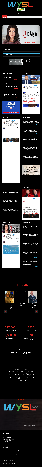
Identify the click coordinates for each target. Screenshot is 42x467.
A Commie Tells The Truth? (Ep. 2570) (11, 77)
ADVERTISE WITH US (4, 17)
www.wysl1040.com (19, 450)
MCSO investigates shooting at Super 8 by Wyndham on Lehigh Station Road (11, 94)
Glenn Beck (7, 128)
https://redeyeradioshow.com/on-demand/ (30, 213)
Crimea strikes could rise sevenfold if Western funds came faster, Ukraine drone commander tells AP (30, 130)
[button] (5, 311)
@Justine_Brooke (33, 98)
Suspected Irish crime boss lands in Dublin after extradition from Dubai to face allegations (30, 158)
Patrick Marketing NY (13, 463)
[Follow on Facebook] (20, 418)
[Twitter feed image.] (11, 253)
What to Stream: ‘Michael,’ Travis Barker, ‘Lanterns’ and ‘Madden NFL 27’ (10, 211)
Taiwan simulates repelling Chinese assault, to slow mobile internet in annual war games (30, 139)
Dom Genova (11, 304)
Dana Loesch (7, 242)
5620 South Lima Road (7, 442)
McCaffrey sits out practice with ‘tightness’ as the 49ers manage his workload (10, 192)
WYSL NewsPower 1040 (7, 441)
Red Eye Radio (27, 207)
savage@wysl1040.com (17, 456)
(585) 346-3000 (8, 446)
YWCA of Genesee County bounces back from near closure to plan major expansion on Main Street (10, 85)
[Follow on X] (22, 418)
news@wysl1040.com (18, 452)
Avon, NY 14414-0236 (7, 444)
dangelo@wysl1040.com (19, 454)
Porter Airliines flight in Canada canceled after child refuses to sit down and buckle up (30, 148)
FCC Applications (35, 425)
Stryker (22, 304)
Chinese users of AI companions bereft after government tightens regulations (10, 201)
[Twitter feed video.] (11, 142)
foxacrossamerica (28, 92)
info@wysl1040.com (18, 457)
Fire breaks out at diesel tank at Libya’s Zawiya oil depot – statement (31, 122)
